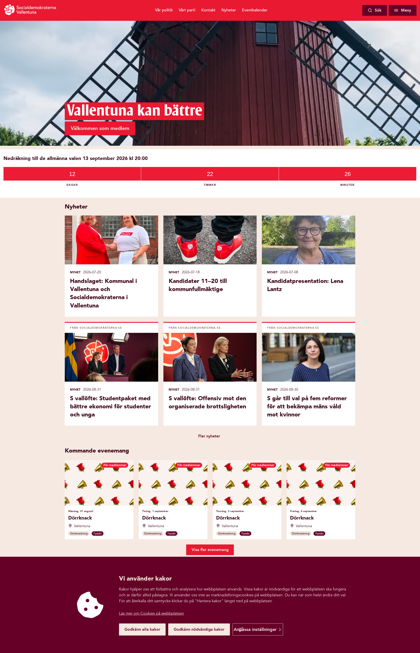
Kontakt (208, 10)
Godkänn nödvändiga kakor (199, 629)
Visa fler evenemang (210, 549)
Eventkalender (255, 10)
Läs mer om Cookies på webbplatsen (151, 613)
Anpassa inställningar (255, 629)
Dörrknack (80, 518)
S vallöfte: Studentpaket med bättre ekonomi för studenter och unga (110, 406)
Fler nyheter (209, 436)
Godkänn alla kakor (142, 629)
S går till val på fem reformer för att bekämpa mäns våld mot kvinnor (307, 406)
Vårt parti (187, 10)
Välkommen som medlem (100, 128)
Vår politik (164, 10)
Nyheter (228, 10)
